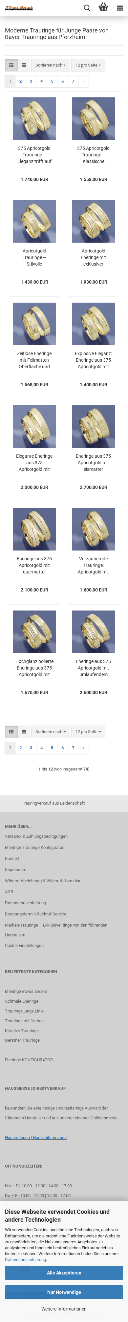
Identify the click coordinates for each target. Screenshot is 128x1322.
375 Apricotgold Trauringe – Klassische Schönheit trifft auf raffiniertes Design (93, 155)
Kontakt (12, 858)
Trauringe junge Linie (24, 1011)
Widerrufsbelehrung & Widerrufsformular (42, 880)
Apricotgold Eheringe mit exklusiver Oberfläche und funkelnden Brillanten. (93, 257)
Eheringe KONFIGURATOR (29, 1059)
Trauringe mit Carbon (24, 1020)
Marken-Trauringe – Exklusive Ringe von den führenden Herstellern (56, 930)
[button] (11, 65)
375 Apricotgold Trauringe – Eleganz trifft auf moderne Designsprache (34, 155)
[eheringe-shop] (16, 8)
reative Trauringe (23, 1030)
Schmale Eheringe (21, 1001)
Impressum (15, 869)
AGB (9, 891)
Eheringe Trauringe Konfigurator (34, 847)
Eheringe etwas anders (26, 991)
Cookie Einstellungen (24, 945)
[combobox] (50, 65)
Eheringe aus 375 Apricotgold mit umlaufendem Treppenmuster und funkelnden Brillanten (93, 668)
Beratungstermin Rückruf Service (35, 913)
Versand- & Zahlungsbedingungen (36, 836)
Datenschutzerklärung (25, 1259)
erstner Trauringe (24, 1040)
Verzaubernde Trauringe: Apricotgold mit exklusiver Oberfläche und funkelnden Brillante (93, 565)
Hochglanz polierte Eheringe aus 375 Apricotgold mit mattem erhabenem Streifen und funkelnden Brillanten (34, 668)
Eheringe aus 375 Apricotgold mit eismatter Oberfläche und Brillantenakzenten (94, 462)
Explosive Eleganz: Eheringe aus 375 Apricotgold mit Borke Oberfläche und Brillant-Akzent (93, 360)
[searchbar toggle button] (87, 8)
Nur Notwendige (64, 1292)
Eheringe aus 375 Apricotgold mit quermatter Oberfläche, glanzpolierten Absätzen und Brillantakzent (34, 565)
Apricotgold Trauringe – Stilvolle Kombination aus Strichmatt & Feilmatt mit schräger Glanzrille (34, 257)
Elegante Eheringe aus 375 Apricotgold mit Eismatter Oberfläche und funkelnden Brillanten (34, 462)
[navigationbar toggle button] (120, 8)
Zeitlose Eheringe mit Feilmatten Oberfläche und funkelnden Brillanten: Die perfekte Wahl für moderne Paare (34, 360)
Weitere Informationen (64, 1309)
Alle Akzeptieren (64, 1272)
